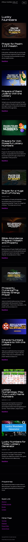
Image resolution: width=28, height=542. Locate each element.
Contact (4, 509)
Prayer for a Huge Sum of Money (12, 191)
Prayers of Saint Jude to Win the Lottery (12, 93)
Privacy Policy (5, 526)
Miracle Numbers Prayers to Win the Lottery (13, 342)
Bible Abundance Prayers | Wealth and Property (12, 240)
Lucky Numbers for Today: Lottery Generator (14, 443)
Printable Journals (6, 504)
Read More (5, 61)
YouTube (4, 521)
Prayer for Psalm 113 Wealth (12, 44)
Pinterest (4, 523)
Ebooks (4, 507)
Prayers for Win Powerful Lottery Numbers (12, 143)
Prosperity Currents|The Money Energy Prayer (11, 291)
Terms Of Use (5, 529)
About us (4, 502)
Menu (24, 2)
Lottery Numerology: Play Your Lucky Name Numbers (13, 393)
